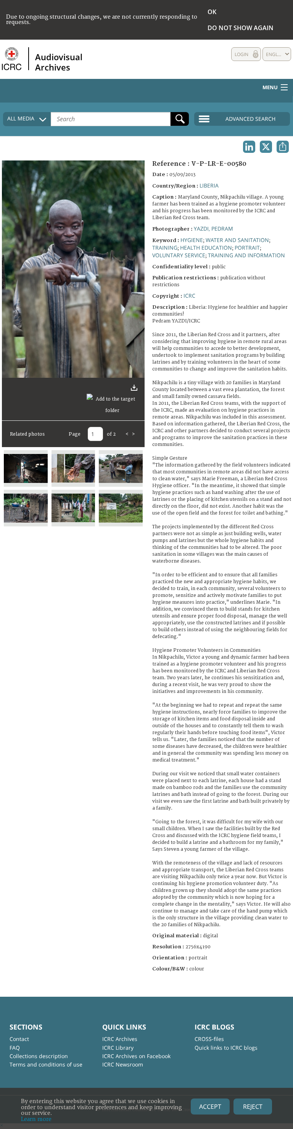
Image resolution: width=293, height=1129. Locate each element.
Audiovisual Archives (58, 61)
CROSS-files (209, 1038)
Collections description (39, 1056)
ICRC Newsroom (122, 1064)
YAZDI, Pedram (213, 228)
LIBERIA (209, 185)
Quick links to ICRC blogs (226, 1047)
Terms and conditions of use (46, 1064)
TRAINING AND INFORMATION (246, 255)
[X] (266, 147)
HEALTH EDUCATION (206, 247)
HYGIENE (191, 240)
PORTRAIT (247, 247)
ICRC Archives (119, 1038)
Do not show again (241, 28)
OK (212, 12)
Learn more (36, 1119)
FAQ (15, 1047)
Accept (210, 1106)
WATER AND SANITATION (237, 240)
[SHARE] (283, 147)
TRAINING (164, 247)
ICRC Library (118, 1047)
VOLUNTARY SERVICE (178, 255)
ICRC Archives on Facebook (136, 1056)
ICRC (189, 295)
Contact (19, 1038)
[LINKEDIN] (249, 147)
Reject (252, 1106)
